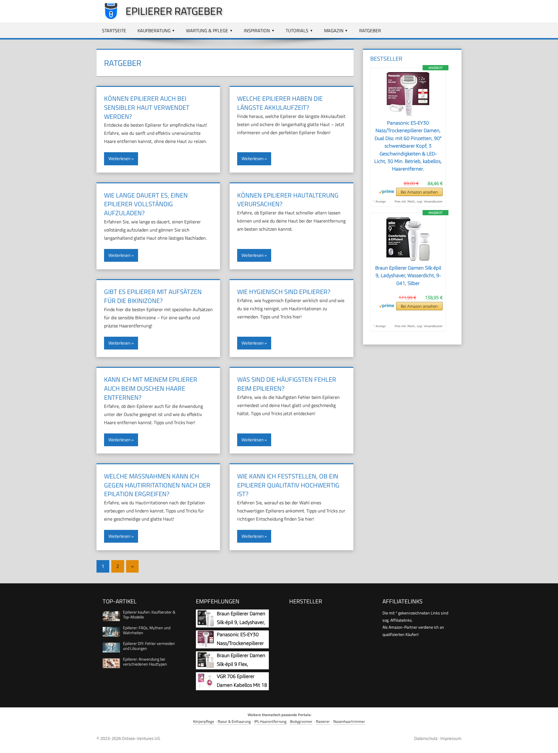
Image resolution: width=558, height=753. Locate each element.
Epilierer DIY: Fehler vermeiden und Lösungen (149, 645)
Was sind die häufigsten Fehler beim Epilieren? (286, 383)
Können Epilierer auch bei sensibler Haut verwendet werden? (146, 107)
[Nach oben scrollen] (548, 743)
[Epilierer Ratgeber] (108, 18)
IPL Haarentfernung (270, 721)
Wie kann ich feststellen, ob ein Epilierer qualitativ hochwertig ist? (288, 485)
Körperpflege (203, 721)
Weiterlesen (119, 158)
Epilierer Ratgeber (174, 11)
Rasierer (323, 721)
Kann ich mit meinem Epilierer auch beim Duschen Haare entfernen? (150, 388)
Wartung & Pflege (207, 30)
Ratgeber (370, 30)
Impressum (451, 738)
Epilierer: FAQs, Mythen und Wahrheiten (146, 630)
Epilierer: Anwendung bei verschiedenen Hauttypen (145, 661)
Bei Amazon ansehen (419, 191)
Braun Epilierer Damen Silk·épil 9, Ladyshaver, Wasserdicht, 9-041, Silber (408, 275)
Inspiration (257, 30)
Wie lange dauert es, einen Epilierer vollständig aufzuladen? (146, 204)
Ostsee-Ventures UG (141, 738)
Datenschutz (426, 738)
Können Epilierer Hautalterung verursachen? (288, 199)
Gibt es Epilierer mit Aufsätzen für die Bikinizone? (153, 296)
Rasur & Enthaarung (234, 721)
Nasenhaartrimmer (349, 721)
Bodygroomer (301, 721)
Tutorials (297, 30)
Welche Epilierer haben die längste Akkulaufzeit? (280, 103)
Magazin (334, 30)
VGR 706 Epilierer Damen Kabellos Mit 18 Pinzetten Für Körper (242, 684)
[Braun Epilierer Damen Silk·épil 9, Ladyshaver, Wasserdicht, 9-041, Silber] (408, 260)
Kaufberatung (154, 30)
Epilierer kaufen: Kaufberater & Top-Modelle (149, 614)
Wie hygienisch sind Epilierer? (283, 292)
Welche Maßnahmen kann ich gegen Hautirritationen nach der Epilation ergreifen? (157, 485)
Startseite (114, 30)
